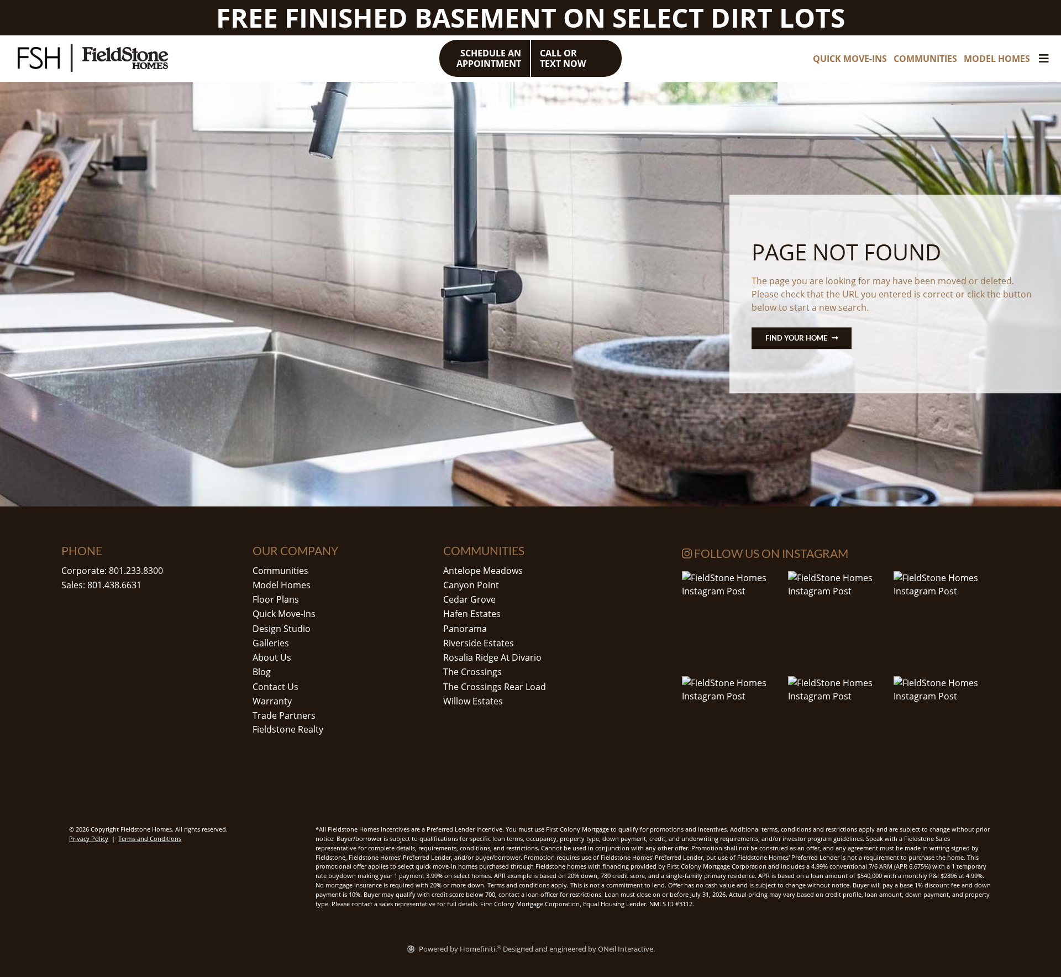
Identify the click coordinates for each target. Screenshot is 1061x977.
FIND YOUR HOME (796, 337)
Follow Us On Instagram (770, 553)
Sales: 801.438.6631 (101, 585)
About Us (272, 657)
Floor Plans (276, 599)
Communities (280, 571)
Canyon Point (471, 585)
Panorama (465, 629)
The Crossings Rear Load (494, 687)
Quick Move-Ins (284, 614)
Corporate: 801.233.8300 (112, 571)
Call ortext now (563, 58)
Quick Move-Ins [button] (850, 59)
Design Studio (282, 629)
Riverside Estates (478, 643)
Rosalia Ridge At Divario (492, 657)
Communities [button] (925, 59)
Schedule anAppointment (488, 58)
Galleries (271, 643)
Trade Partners (284, 715)
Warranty (272, 701)
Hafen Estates (472, 614)
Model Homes (282, 585)
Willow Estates (473, 701)
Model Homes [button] (997, 59)
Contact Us (275, 687)
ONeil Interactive (625, 949)
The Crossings (472, 672)
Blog (262, 672)
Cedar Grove (469, 599)
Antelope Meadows (483, 571)
